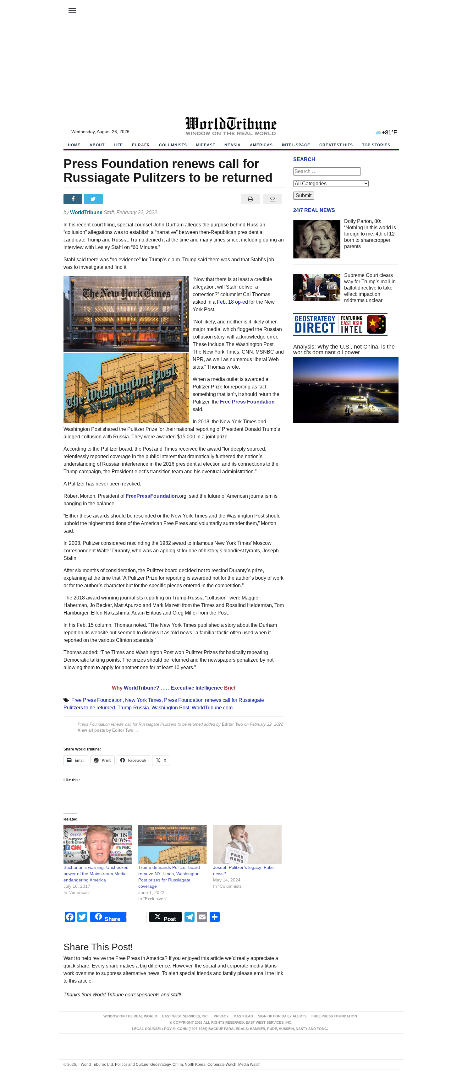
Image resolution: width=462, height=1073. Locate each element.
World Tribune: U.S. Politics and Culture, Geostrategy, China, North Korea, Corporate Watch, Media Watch (169, 1064)
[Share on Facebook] (73, 199)
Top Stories (376, 145)
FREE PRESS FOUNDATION (334, 1016)
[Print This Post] (250, 199)
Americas (261, 145)
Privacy (221, 1016)
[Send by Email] (272, 199)
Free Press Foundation (97, 700)
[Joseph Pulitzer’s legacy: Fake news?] (247, 844)
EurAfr (141, 145)
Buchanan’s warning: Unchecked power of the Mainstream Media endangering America (96, 873)
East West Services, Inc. (185, 1016)
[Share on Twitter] (94, 199)
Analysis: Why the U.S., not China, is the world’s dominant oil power (344, 349)
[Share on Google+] (114, 199)
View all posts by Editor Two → (108, 730)
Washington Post (170, 707)
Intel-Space (296, 145)
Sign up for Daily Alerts (282, 1016)
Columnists (173, 145)
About (97, 145)
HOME (74, 145)
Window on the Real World (130, 1016)
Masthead (243, 1016)
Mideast (205, 145)
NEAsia (232, 145)
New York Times (143, 700)
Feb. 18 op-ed (232, 302)
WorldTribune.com (212, 707)
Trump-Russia (133, 707)
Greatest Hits (336, 145)
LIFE (118, 145)
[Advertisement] (231, 69)
